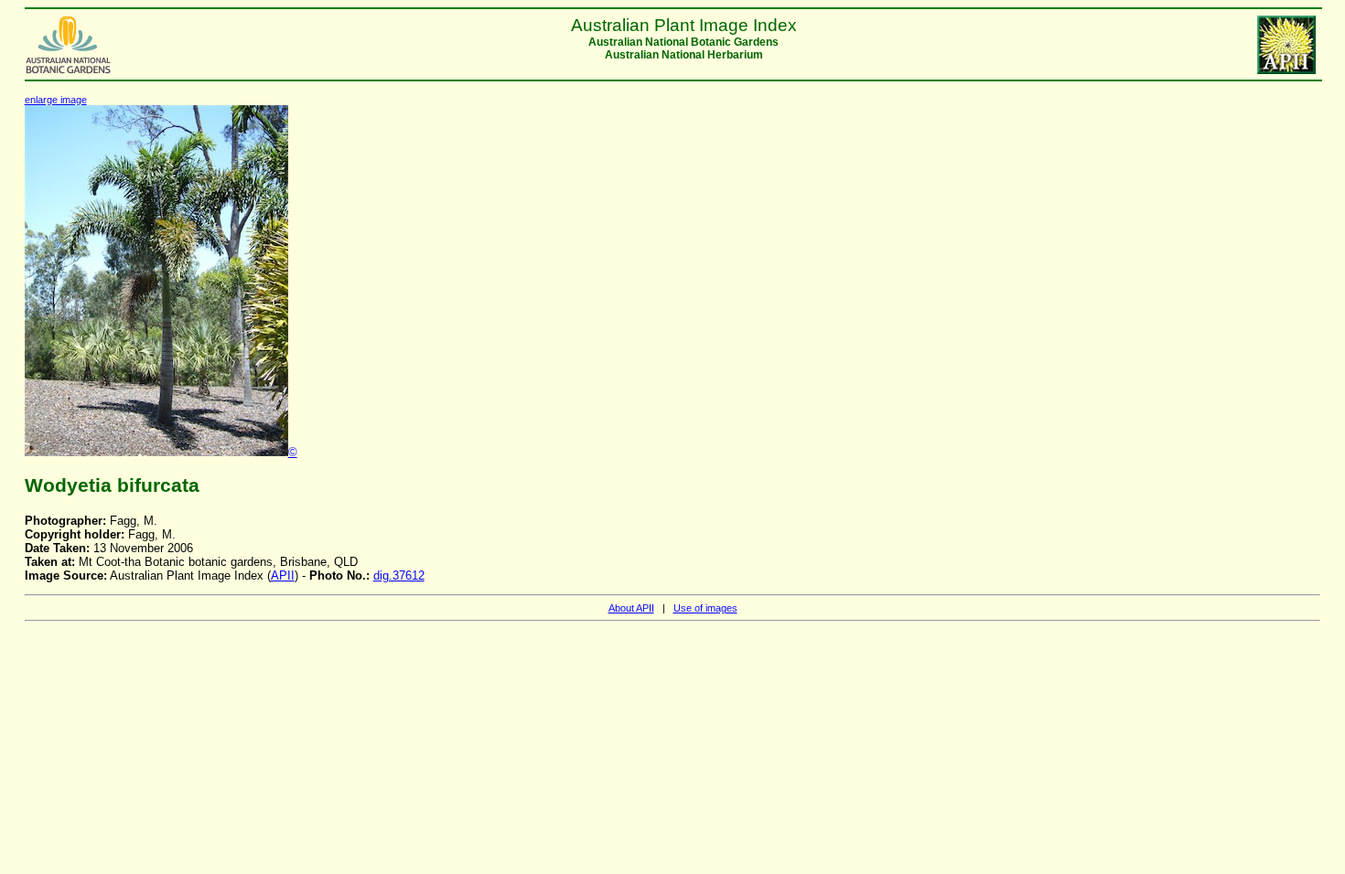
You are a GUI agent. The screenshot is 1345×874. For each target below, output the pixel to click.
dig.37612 (399, 575)
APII (283, 575)
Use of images (705, 607)
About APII (631, 607)
